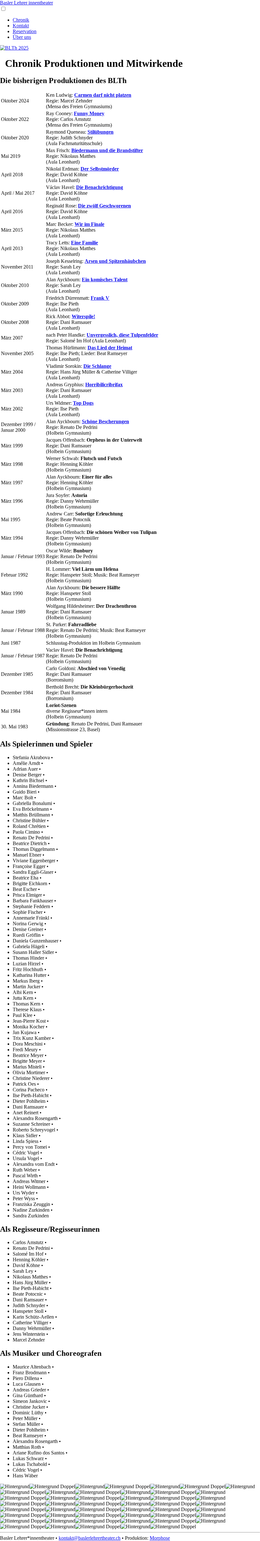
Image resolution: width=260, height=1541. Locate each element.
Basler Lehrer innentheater (26, 2)
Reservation (24, 31)
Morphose (160, 1538)
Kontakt (21, 25)
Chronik (21, 20)
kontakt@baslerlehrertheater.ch (89, 1538)
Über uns (22, 37)
